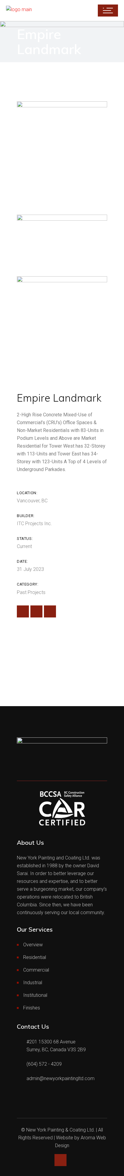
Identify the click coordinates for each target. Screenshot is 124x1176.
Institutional (35, 995)
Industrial (32, 982)
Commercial (36, 970)
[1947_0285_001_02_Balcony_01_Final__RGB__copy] (62, 241)
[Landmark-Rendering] (62, 153)
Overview (33, 945)
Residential (34, 957)
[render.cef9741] (62, 328)
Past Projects (31, 592)
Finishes (31, 1008)
